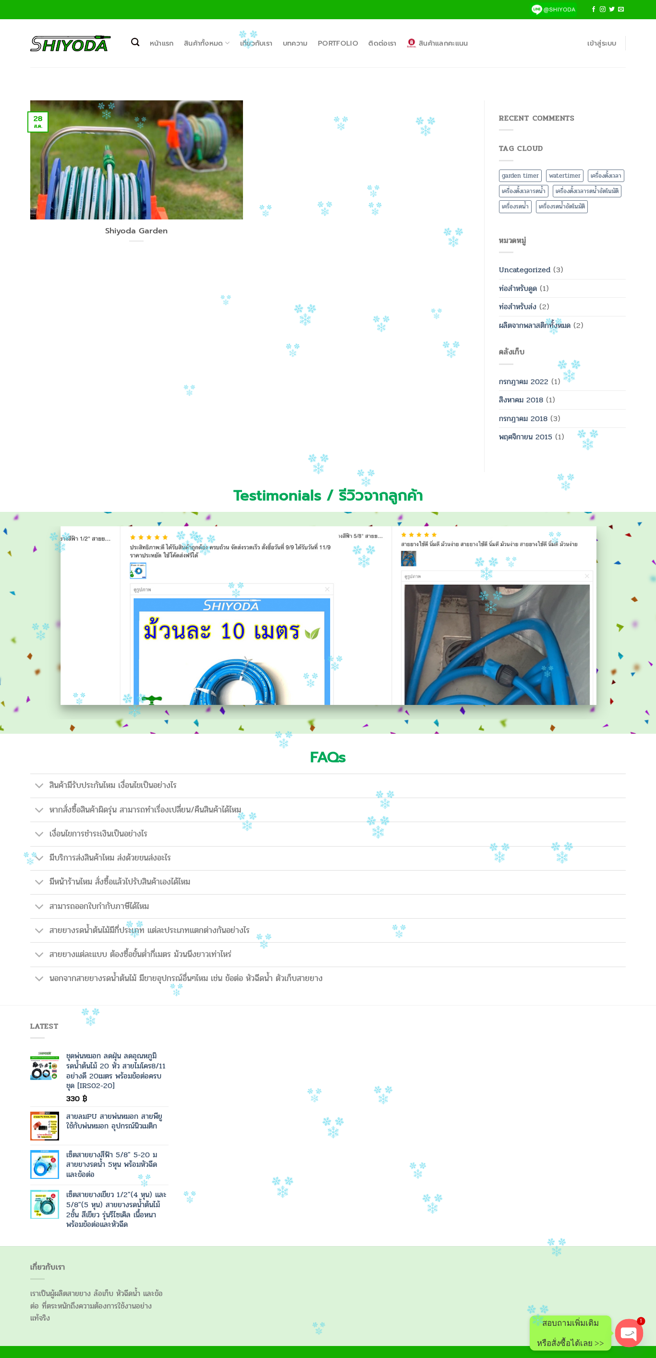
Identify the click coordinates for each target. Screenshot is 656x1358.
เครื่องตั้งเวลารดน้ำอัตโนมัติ (587, 191)
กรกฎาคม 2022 (523, 382)
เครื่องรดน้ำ (515, 206)
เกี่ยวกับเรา (256, 43)
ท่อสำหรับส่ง (517, 307)
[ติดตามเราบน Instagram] (603, 9)
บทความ (295, 43)
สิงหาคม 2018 (521, 400)
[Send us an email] (621, 9)
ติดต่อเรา (382, 43)
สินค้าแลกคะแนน (443, 43)
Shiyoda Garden (136, 231)
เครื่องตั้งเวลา (606, 176)
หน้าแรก (162, 43)
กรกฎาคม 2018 (523, 418)
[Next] (608, 623)
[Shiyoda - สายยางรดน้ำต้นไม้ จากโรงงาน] (70, 43)
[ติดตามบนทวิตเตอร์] (612, 9)
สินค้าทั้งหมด (203, 43)
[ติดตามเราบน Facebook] (593, 9)
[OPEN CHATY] (629, 1333)
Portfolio (338, 43)
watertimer (565, 176)
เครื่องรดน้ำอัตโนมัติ (562, 206)
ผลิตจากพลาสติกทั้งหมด (535, 325)
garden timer (520, 176)
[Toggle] (39, 786)
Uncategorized (524, 270)
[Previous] (47, 623)
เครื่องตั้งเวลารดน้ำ (524, 191)
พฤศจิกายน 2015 (525, 437)
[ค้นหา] (135, 42)
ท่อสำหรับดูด (518, 288)
